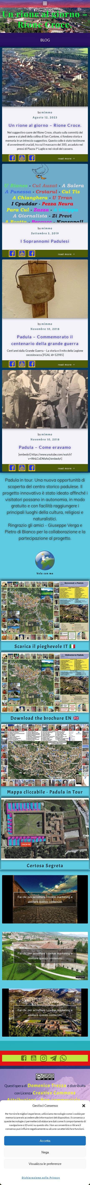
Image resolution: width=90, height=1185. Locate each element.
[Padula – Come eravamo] (45, 398)
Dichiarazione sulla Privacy (41, 1177)
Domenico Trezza (47, 1085)
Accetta (45, 1141)
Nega (45, 1152)
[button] (84, 1106)
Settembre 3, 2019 (45, 233)
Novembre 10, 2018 (45, 329)
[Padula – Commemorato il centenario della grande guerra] (45, 287)
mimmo (47, 112)
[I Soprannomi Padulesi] (45, 192)
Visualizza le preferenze (45, 1164)
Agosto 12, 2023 (45, 117)
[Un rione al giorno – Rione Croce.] (45, 76)
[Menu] (45, 3)
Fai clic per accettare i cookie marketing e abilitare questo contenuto (45, 899)
